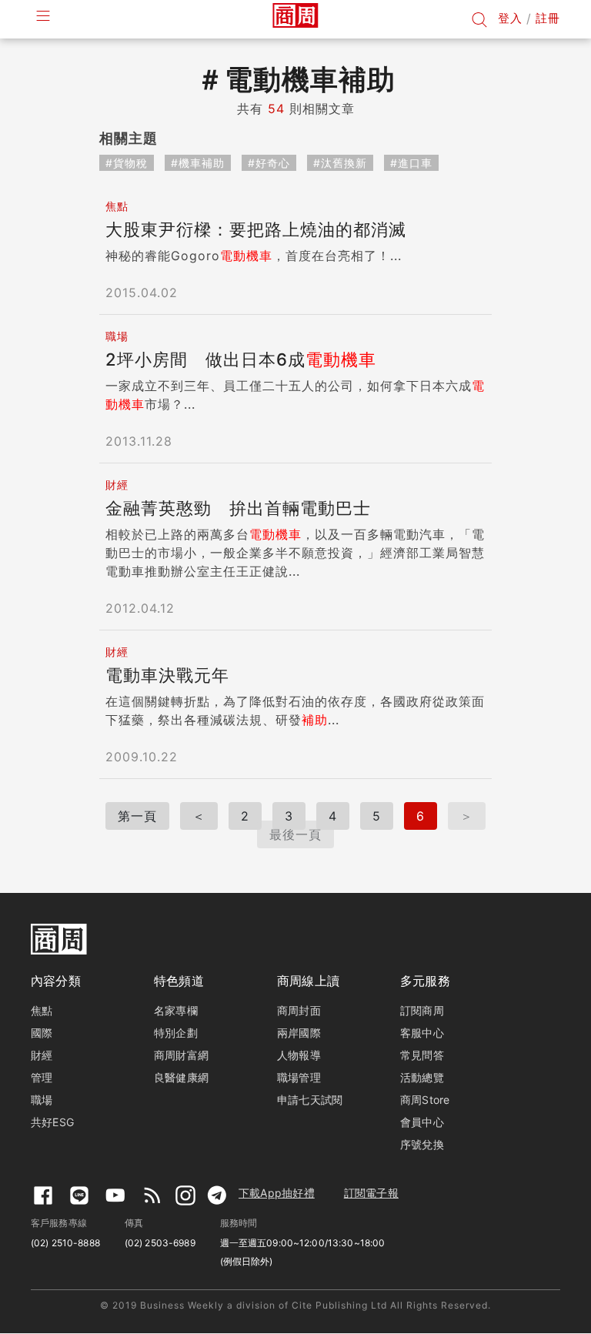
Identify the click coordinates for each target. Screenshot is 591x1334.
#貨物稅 (126, 162)
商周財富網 (181, 1055)
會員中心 (422, 1121)
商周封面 (299, 1010)
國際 (41, 1032)
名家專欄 (176, 1010)
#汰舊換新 (340, 162)
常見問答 (422, 1055)
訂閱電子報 (371, 1192)
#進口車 (411, 162)
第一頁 (137, 816)
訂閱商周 (422, 1010)
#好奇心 (269, 162)
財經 (41, 1055)
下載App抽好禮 (277, 1192)
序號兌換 (422, 1144)
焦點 (41, 1010)
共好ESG (52, 1121)
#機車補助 (198, 162)
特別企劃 (176, 1032)
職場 (41, 1099)
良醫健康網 (181, 1077)
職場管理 (299, 1077)
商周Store (425, 1099)
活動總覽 (422, 1077)
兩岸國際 (299, 1032)
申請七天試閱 (309, 1099)
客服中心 (422, 1032)
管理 (41, 1077)
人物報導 (299, 1055)
